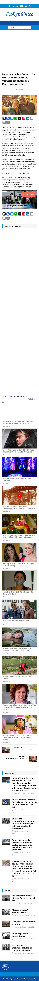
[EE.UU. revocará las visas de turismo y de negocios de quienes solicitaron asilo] (6, 802)
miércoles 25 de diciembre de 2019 (16, 89)
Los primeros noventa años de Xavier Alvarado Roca (24, 898)
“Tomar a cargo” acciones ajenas (20, 911)
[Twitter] (13, 6)
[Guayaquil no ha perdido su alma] (6, 924)
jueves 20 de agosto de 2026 (24, 939)
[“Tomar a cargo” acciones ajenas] (6, 912)
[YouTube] (21, 6)
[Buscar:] (19, 27)
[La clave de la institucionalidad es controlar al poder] (6, 947)
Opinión (8, 890)
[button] (36, 22)
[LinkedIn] (17, 6)
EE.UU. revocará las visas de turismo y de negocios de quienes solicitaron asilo (24, 803)
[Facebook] (9, 6)
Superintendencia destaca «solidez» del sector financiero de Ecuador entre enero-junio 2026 (22, 845)
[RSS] (30, 6)
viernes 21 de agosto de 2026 (24, 915)
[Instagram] (25, 6)
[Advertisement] (19, 50)
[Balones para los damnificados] (6, 935)
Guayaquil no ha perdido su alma (24, 922)
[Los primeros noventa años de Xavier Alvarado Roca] (6, 898)
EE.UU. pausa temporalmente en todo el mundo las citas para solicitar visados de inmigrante (24, 824)
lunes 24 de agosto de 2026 (23, 903)
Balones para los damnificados (20, 934)
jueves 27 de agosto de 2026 (24, 793)
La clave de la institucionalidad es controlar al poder (22, 947)
